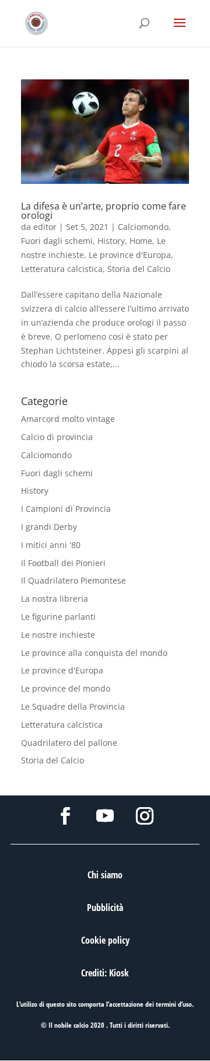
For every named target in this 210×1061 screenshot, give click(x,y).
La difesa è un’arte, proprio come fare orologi (103, 211)
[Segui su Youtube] (105, 815)
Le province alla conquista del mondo (94, 652)
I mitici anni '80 (50, 544)
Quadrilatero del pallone (69, 742)
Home (141, 240)
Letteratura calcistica (62, 268)
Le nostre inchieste (58, 634)
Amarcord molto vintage (68, 418)
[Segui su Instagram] (144, 815)
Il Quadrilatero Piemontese (73, 580)
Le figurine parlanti (58, 616)
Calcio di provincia (57, 436)
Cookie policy (105, 940)
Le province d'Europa (130, 254)
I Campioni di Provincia (66, 508)
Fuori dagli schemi (57, 240)
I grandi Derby (49, 526)
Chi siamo (105, 874)
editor (45, 226)
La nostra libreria (54, 598)
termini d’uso (174, 1004)
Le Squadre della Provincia (73, 706)
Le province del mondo (65, 688)
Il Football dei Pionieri (63, 562)
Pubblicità (105, 907)
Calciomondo (143, 226)
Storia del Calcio (138, 268)
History (111, 240)
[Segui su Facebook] (65, 815)
